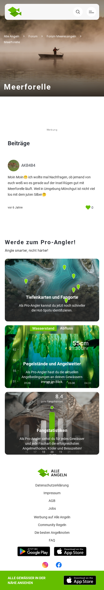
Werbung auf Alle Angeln (52, 517)
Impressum (52, 493)
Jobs (52, 508)
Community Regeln (52, 525)
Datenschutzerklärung (52, 485)
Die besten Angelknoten (52, 532)
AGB (52, 501)
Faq (52, 540)
